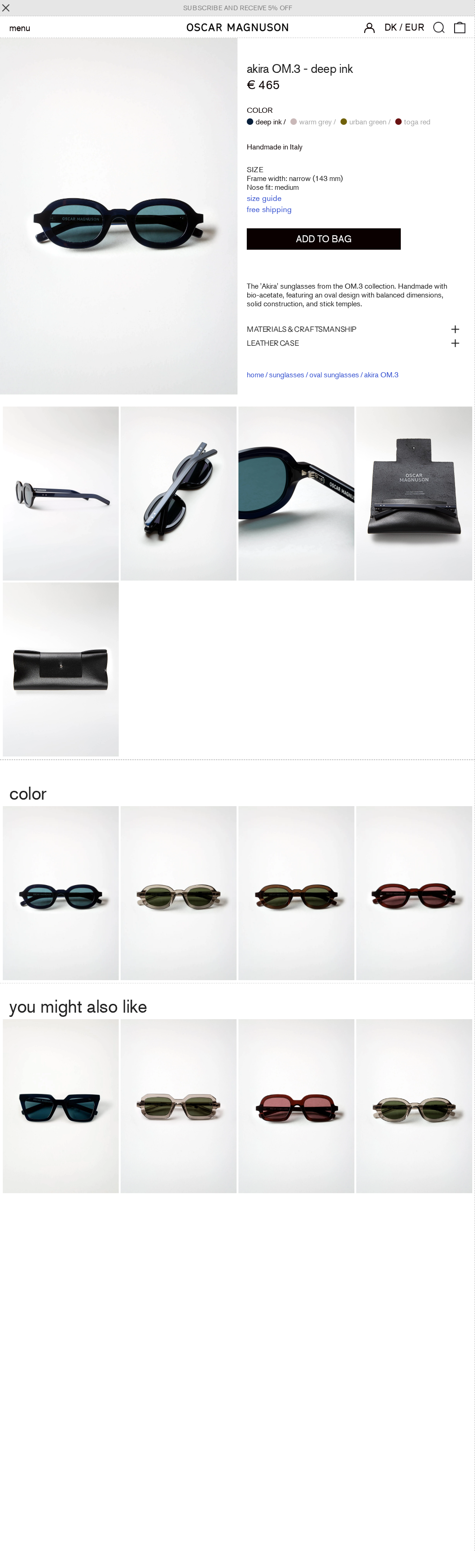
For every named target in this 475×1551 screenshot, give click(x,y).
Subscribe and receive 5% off (237, 8)
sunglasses (286, 374)
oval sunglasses (334, 374)
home (255, 374)
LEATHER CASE (273, 343)
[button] (439, 27)
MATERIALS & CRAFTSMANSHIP (302, 329)
